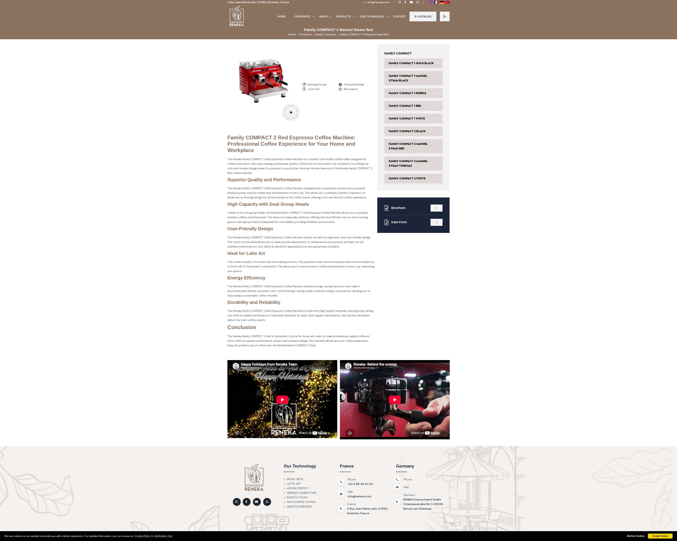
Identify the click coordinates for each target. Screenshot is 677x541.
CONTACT (399, 16)
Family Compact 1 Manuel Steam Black (408, 78)
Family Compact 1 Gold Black (411, 63)
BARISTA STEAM (297, 497)
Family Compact (325, 34)
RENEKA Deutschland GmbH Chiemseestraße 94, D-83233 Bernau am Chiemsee (423, 504)
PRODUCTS (343, 16)
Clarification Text (163, 535)
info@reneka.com (378, 2)
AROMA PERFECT (298, 488)
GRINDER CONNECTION (301, 493)
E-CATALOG (423, 16)
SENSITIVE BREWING (299, 506)
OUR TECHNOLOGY (372, 16)
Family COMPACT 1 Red (405, 106)
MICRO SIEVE (295, 479)
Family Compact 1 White (407, 118)
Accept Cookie (660, 536)
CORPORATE (302, 16)
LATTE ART (294, 484)
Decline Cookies (636, 536)
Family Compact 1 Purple (407, 93)
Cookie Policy (142, 535)
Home (281, 16)
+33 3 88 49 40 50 (360, 484)
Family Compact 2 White (407, 178)
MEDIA (323, 16)
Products (305, 34)
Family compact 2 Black (407, 131)
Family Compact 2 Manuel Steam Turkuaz (408, 163)
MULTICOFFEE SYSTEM (301, 502)
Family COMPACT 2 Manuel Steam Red (364, 34)
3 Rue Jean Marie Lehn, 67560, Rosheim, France (258, 2)
